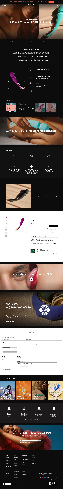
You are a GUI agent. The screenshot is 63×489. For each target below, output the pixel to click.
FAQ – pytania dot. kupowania (16, 471)
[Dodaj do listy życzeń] (58, 218)
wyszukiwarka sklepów (16, 479)
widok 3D (26, 232)
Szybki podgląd (55, 253)
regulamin (7, 470)
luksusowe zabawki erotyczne (24, 469)
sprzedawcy (7, 473)
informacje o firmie (8, 460)
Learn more (48, 236)
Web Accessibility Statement (16, 484)
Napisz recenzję (59, 342)
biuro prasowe (7, 463)
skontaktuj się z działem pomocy (16, 457)
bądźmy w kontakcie (16, 477)
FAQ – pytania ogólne (16, 469)
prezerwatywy (24, 474)
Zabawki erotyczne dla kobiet (6, 398)
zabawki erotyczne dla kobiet (25, 462)
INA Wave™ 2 (53, 396)
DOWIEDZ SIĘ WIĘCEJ (10, 321)
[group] (20, 107)
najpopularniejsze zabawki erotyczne (25, 459)
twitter (33, 460)
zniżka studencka (16, 481)
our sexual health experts (34, 465)
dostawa (15, 459)
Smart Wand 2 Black (29, 363)
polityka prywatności (8, 466)
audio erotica (34, 463)
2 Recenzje (8, 336)
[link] (3, 336)
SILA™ (19, 396)
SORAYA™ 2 (36, 396)
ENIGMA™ (4, 396)
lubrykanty (23, 471)
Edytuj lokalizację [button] (55, 229)
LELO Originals (16, 482)
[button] (7, 2)
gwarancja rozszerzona (15, 463)
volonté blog (33, 457)
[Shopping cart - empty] (60, 5)
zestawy (23, 467)
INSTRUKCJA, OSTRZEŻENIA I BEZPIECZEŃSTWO (42, 196)
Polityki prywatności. (29, 442)
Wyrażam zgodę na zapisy (26, 442)
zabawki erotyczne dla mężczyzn (25, 464)
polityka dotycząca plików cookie (8, 468)
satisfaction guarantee (15, 465)
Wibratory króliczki (36, 398)
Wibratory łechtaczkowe (21, 398)
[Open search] (54, 5)
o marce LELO (7, 457)
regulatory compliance (15, 467)
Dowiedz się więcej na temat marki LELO (31, 419)
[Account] (57, 5)
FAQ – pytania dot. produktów (16, 474)
